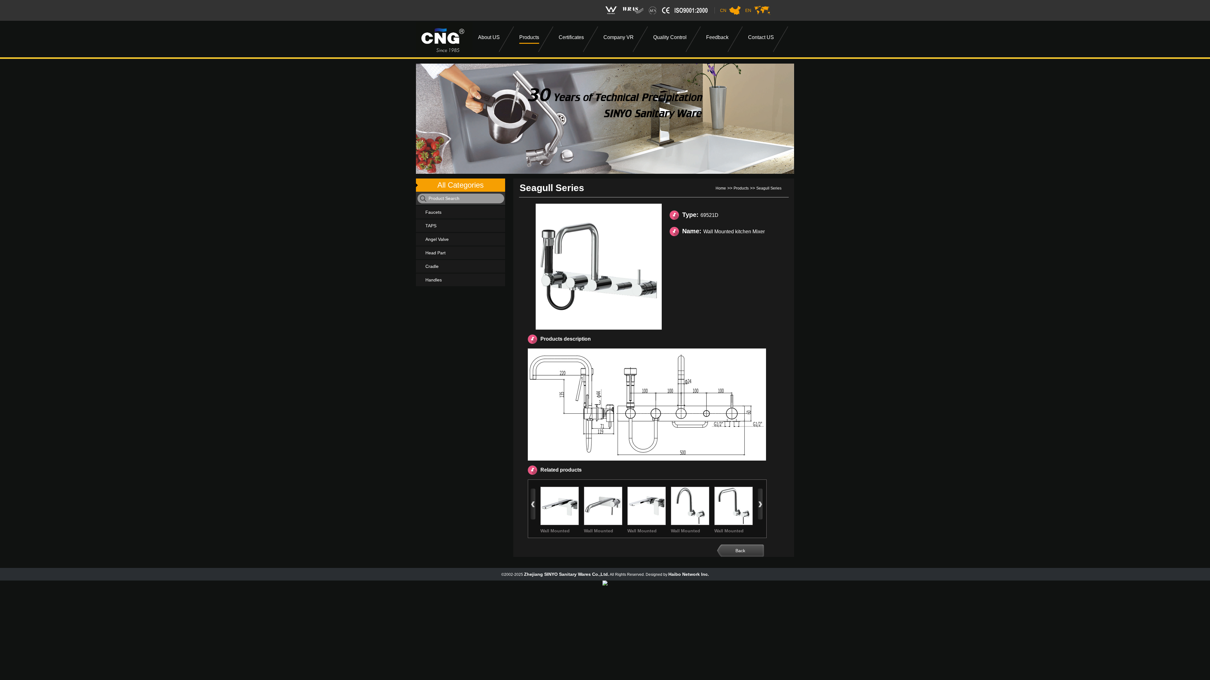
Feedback (717, 37)
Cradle (432, 266)
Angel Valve (437, 239)
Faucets (433, 212)
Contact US (761, 37)
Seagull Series (768, 188)
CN (723, 10)
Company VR (618, 37)
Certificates (571, 37)
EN (748, 10)
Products (529, 37)
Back (740, 550)
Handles (433, 279)
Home (721, 188)
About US (489, 37)
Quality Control (670, 37)
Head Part (435, 252)
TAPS (430, 225)
